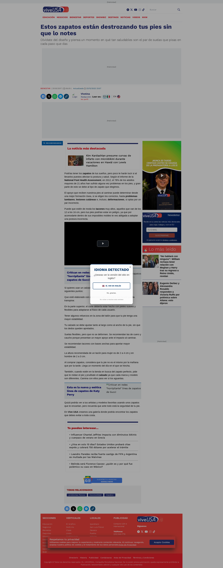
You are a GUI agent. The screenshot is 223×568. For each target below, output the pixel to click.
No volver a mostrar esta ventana (111, 299)
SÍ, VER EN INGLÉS (112, 286)
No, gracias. (111, 293)
